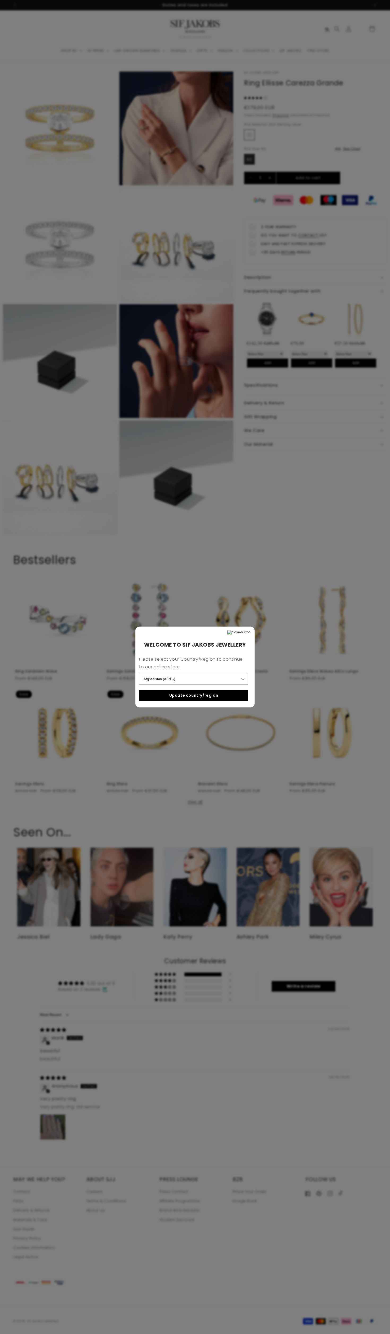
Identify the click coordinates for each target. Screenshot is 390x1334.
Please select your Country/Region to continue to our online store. (191, 663)
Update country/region (193, 695)
